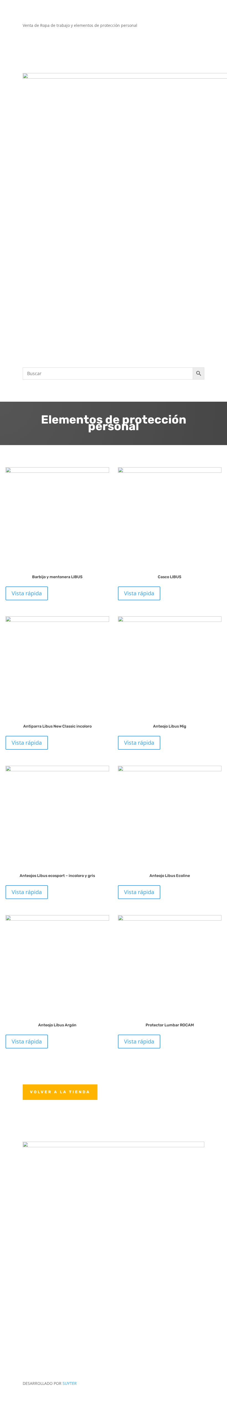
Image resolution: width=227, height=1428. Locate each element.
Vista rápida (27, 593)
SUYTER (70, 1383)
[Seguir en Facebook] (188, 1399)
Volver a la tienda (60, 1092)
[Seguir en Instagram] (199, 1399)
